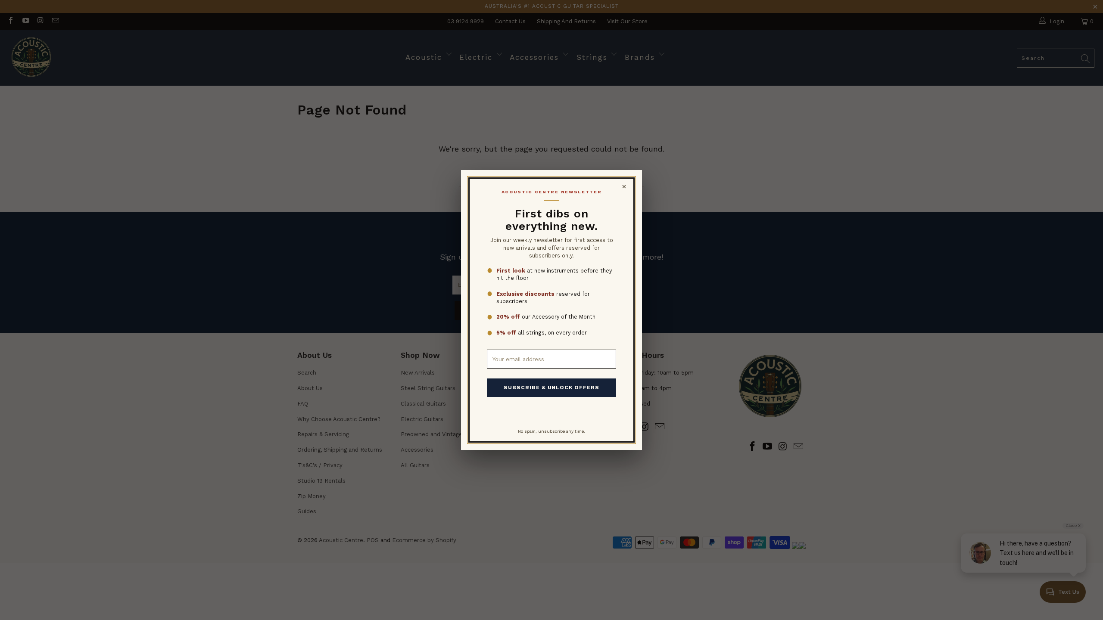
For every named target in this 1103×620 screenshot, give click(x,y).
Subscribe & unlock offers (551, 387)
